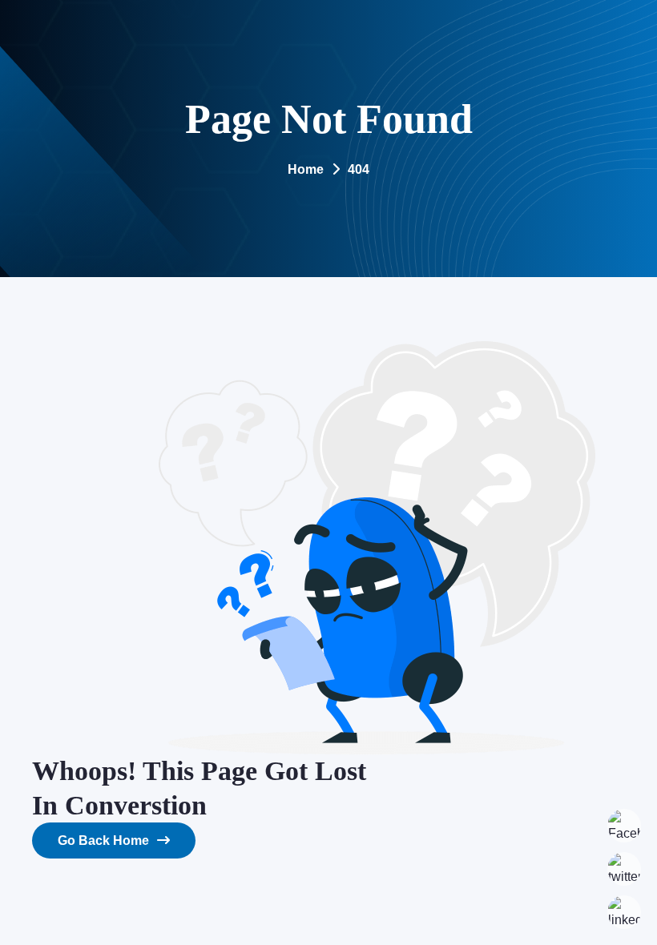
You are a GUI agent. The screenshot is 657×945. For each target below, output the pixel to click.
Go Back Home (103, 840)
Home (306, 169)
